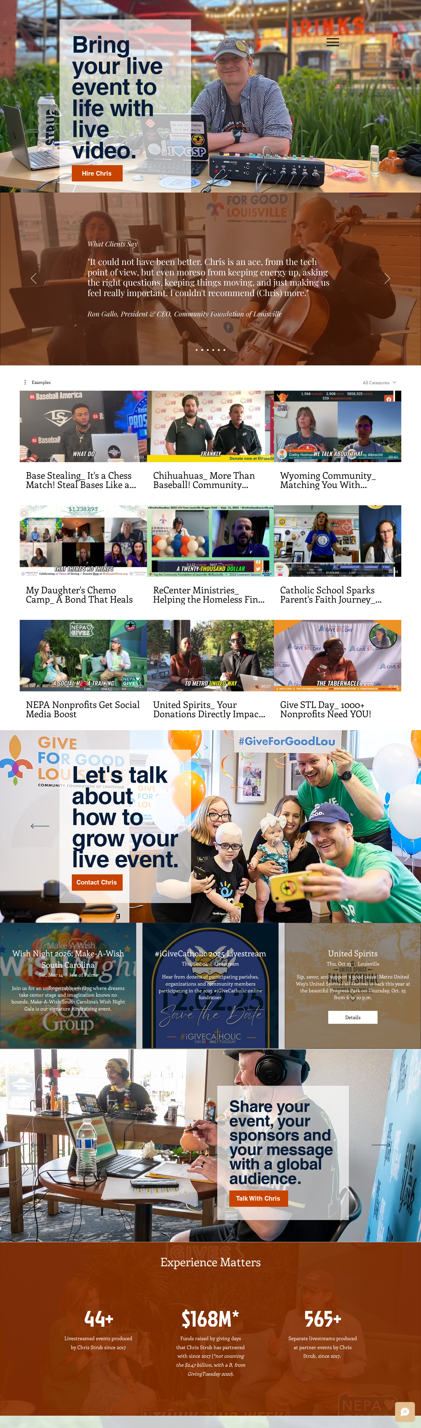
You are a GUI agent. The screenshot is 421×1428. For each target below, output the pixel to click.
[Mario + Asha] (213, 350)
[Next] (381, 96)
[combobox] (379, 382)
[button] (38, 382)
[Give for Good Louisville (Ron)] (202, 350)
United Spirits (353, 953)
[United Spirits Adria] (208, 350)
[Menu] (332, 42)
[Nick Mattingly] (219, 350)
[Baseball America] (197, 350)
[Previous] (40, 96)
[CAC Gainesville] (224, 350)
